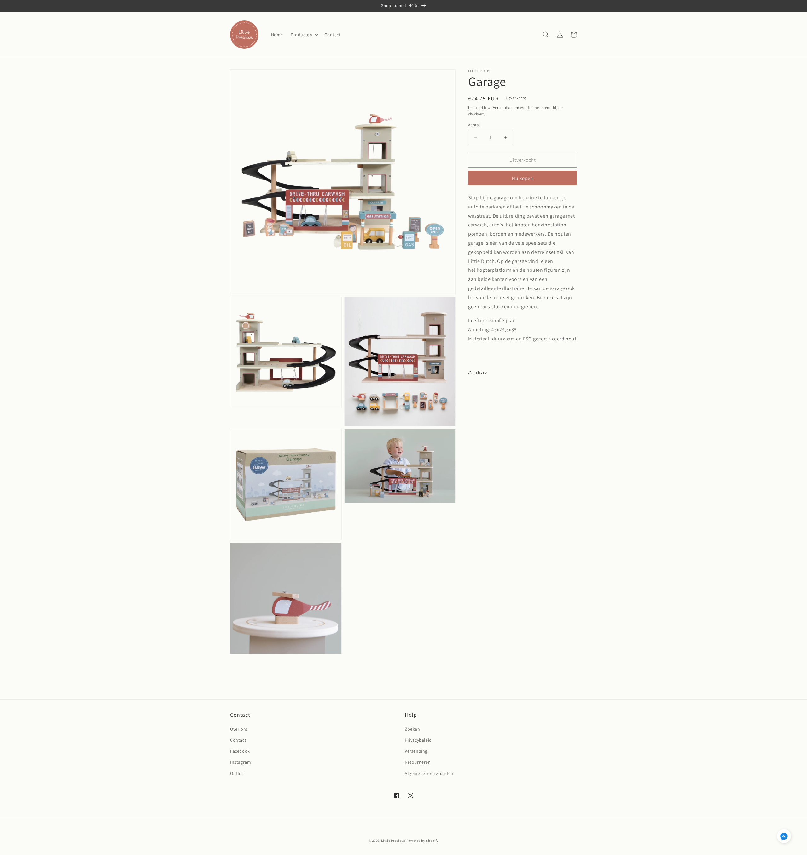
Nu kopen (522, 178)
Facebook (240, 751)
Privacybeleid (418, 740)
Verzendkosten (506, 107)
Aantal (474, 125)
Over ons (239, 729)
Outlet (236, 773)
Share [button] (481, 372)
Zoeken (412, 729)
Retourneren (418, 762)
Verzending (416, 751)
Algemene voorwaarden (429, 773)
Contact (238, 740)
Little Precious (393, 840)
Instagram (240, 762)
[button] (304, 34)
